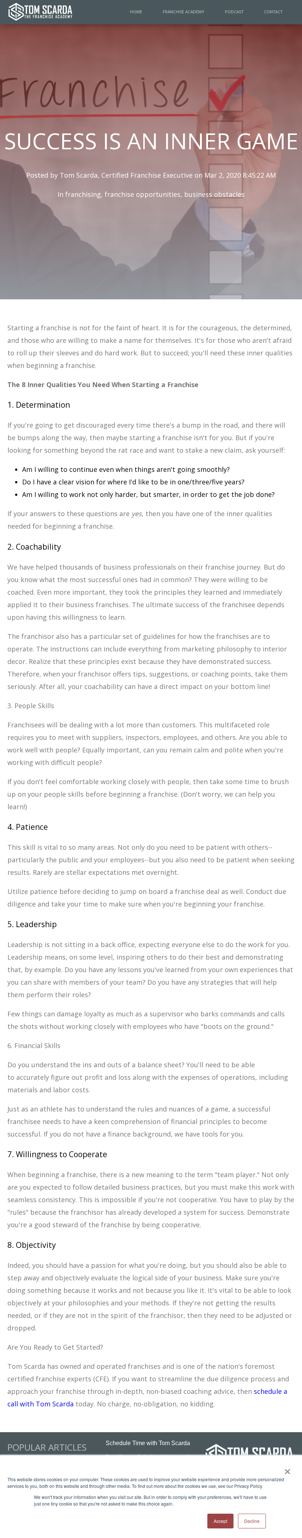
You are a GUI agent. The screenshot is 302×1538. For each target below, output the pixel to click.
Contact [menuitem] (273, 11)
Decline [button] (252, 1521)
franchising (83, 194)
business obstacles (214, 194)
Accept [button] (220, 1521)
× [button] (287, 1469)
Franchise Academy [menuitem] (183, 11)
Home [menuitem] (136, 11)
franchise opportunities (142, 194)
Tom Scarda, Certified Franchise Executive (126, 175)
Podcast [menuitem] (234, 11)
